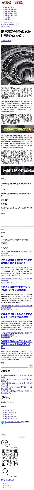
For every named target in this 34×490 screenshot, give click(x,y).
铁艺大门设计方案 (11, 15)
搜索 (2, 363)
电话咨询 (8, 487)
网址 (2, 236)
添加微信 (8, 485)
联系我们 (8, 19)
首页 (2, 24)
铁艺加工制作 (9, 414)
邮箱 (3, 233)
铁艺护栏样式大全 (11, 9)
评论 (3, 213)
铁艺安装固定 (9, 416)
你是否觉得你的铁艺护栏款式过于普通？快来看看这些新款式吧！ (16, 344)
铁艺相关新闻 (9, 7)
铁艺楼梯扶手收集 (11, 13)
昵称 (3, 229)
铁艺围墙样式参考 (11, 11)
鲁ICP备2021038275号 (12, 422)
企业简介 (8, 17)
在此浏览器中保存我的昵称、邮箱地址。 (16, 240)
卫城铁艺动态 (9, 410)
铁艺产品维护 (9, 412)
